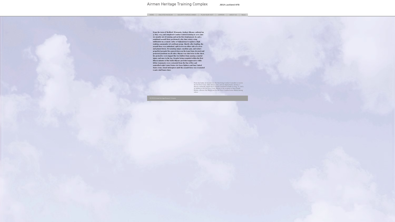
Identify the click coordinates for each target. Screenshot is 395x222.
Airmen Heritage (161, 4)
